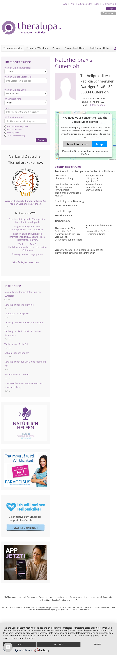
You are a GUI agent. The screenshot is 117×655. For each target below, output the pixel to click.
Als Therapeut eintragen (14, 597)
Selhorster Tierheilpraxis (17, 313)
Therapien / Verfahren (37, 48)
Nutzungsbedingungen (58, 597)
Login (111, 8)
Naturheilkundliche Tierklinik (19, 304)
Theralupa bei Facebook (37, 597)
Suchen (41, 140)
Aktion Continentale (61, 600)
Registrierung (109, 3)
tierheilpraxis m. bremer (16, 374)
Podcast (56, 48)
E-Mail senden (97, 104)
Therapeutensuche (13, 48)
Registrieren (108, 13)
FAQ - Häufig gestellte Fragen (84, 3)
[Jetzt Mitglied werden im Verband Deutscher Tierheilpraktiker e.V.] (25, 182)
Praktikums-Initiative (99, 48)
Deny (19, 644)
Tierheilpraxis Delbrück (16, 344)
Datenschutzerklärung (79, 597)
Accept (100, 144)
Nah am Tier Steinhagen (16, 352)
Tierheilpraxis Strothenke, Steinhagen (23, 322)
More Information (77, 144)
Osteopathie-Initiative (75, 48)
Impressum (96, 597)
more (97, 644)
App (65, 3)
